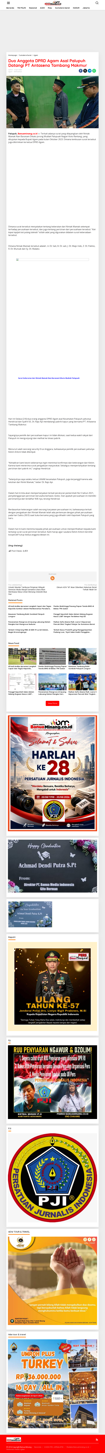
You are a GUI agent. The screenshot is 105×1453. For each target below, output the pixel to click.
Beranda (37, 1447)
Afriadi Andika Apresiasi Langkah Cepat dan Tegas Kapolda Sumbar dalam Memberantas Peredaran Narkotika (29, 607)
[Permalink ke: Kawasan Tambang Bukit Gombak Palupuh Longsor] (83, 656)
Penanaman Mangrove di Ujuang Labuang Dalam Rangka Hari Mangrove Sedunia (29, 623)
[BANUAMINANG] (53, 3)
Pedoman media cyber (15, 1449)
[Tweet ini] (85, 71)
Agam (10, 72)
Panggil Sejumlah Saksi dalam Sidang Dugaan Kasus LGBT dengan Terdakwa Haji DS (73, 615)
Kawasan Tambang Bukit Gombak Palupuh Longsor (26, 615)
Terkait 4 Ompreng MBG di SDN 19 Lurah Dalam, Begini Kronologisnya (28, 631)
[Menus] (8, 3)
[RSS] (52, 578)
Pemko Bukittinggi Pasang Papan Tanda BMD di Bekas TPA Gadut (74, 607)
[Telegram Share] (90, 71)
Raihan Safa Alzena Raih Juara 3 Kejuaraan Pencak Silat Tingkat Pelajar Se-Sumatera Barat (74, 623)
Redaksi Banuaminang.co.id (78, 1447)
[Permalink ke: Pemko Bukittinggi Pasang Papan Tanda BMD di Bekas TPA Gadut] (52, 656)
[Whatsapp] (94, 71)
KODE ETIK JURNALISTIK (54, 1447)
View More (52, 703)
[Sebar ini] (81, 71)
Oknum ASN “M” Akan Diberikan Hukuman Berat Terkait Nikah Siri (77, 587)
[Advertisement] (52, 31)
